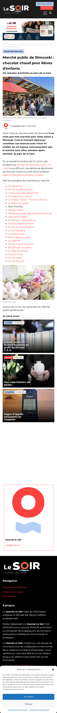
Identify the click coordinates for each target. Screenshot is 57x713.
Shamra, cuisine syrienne (21, 223)
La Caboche (14, 240)
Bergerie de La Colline (19, 247)
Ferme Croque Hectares (21, 244)
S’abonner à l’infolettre (15, 587)
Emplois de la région (13, 592)
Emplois (47, 8)
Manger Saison (15, 210)
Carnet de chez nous (10, 44)
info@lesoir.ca (12, 545)
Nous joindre (9, 596)
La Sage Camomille (18, 251)
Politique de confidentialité (18, 710)
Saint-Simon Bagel (17, 217)
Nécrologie (44, 4)
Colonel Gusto (15, 254)
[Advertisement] (28, 452)
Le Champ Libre (16, 234)
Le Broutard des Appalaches (23, 193)
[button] (53, 669)
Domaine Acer (15, 186)
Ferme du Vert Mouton (20, 189)
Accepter (28, 696)
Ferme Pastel (15, 257)
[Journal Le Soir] (17, 9)
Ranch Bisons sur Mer (19, 237)
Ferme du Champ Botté (20, 227)
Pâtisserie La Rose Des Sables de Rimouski (30, 213)
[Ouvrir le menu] (45, 13)
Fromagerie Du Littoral (20, 196)
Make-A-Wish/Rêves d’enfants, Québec (23, 175)
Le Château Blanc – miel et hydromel (27, 199)
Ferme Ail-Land (16, 261)
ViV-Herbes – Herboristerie (22, 220)
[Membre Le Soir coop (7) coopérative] (28, 30)
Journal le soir (19, 126)
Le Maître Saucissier (18, 203)
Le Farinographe (16, 230)
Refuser (28, 704)
